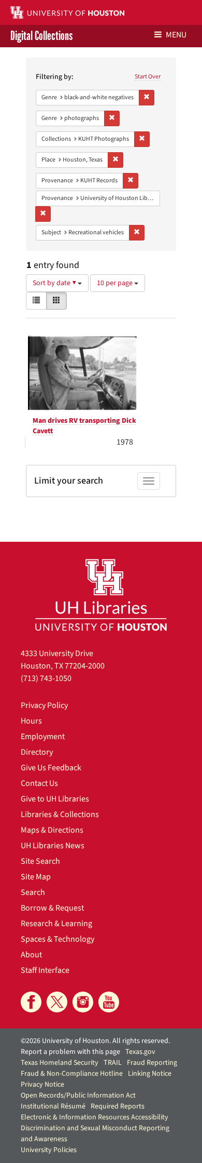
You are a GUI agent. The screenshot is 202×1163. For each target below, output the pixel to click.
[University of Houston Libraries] (101, 594)
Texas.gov (140, 1052)
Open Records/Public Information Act (78, 1095)
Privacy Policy (44, 705)
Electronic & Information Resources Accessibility (94, 1117)
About (31, 954)
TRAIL (113, 1063)
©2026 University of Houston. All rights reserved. (95, 1041)
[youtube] (108, 1002)
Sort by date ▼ (55, 283)
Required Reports (118, 1106)
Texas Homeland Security (59, 1063)
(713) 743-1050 (46, 678)
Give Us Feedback (51, 767)
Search (33, 892)
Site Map (36, 877)
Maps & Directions (52, 830)
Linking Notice (149, 1073)
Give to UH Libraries (55, 799)
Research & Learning (56, 923)
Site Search (40, 861)
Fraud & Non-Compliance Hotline (72, 1073)
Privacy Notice (42, 1084)
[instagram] (83, 1002)
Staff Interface (45, 970)
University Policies (49, 1150)
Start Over (148, 76)
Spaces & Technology (57, 939)
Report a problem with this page (70, 1052)
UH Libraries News (52, 845)
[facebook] (31, 1002)
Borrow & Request (52, 908)
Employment (43, 736)
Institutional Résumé (53, 1106)
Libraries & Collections (60, 814)
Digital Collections (41, 36)
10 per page (115, 283)
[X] (57, 1002)
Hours (31, 721)
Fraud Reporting (152, 1063)
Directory (37, 752)
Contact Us (39, 783)
